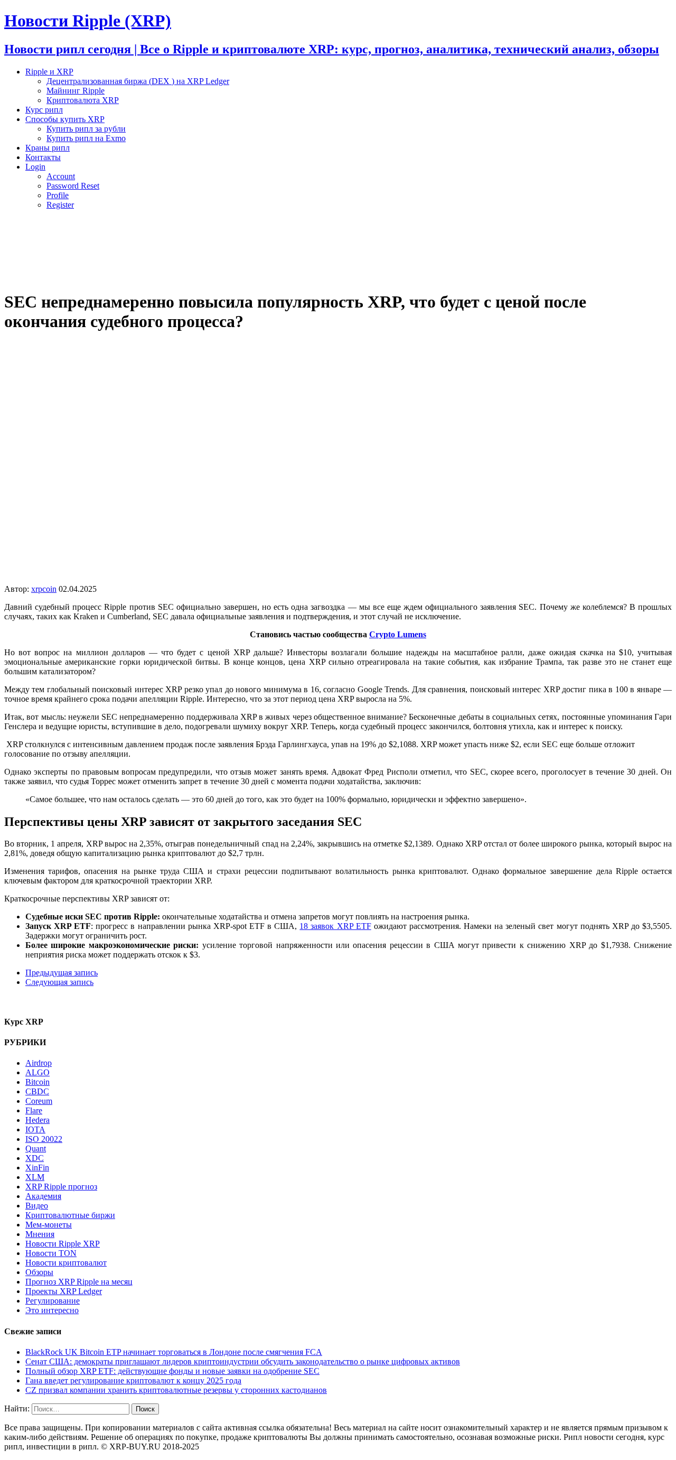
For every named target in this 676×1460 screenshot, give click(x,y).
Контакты (43, 157)
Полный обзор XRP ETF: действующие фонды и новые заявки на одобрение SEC (172, 1370)
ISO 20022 (43, 1138)
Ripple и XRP (49, 71)
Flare (33, 1110)
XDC (34, 1158)
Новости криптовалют (66, 1262)
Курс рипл (44, 109)
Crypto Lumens (397, 634)
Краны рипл (47, 147)
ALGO (37, 1072)
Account (60, 176)
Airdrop (38, 1062)
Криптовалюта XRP (82, 100)
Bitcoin (37, 1081)
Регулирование (52, 1300)
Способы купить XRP (65, 119)
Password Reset (72, 185)
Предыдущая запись (61, 972)
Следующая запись (59, 982)
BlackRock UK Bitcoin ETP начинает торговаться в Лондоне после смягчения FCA (173, 1351)
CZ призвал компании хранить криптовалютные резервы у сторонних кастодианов (176, 1389)
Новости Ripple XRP (62, 1243)
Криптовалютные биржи (70, 1215)
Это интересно (52, 1310)
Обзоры (39, 1272)
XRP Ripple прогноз (61, 1186)
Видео (36, 1205)
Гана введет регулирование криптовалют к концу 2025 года (133, 1380)
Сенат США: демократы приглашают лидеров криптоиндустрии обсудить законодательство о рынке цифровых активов (242, 1361)
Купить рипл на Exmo (86, 138)
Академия (43, 1196)
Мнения (39, 1234)
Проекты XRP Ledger (63, 1291)
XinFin (37, 1167)
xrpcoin (44, 588)
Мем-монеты (48, 1224)
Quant (35, 1148)
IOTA (35, 1129)
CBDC (37, 1091)
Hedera (37, 1119)
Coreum (38, 1100)
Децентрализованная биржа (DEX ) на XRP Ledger (137, 81)
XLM (34, 1177)
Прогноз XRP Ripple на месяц (79, 1281)
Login (35, 166)
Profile (57, 195)
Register (60, 204)
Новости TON (51, 1253)
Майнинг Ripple (75, 90)
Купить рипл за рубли (86, 128)
